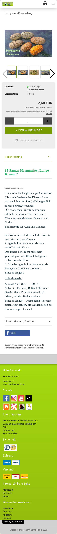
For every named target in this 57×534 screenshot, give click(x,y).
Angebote (7, 515)
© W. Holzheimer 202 (13, 384)
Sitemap (7, 518)
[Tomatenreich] (6, 4)
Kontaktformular (11, 376)
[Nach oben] (48, 529)
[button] (52, 73)
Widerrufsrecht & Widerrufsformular (20, 420)
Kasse (6, 496)
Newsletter (8, 508)
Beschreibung (13, 156)
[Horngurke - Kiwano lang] (28, 41)
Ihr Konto (7, 493)
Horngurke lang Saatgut (20, 321)
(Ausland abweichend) (35, 90)
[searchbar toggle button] (37, 4)
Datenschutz (9, 430)
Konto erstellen (10, 433)
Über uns (7, 511)
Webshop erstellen (18, 530)
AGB (5, 427)
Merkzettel (8, 490)
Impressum (8, 381)
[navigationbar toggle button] (53, 4)
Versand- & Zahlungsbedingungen (19, 424)
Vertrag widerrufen (13, 522)
